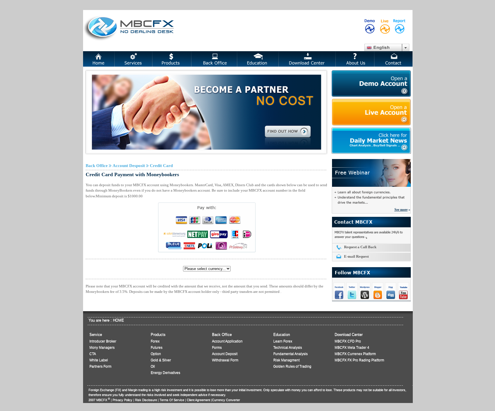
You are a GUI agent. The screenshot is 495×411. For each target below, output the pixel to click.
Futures (156, 348)
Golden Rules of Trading (292, 366)
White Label (98, 360)
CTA (92, 354)
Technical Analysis (287, 348)
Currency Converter (226, 400)
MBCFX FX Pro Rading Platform (359, 360)
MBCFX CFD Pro (348, 341)
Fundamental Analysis (290, 354)
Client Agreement (198, 400)
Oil (153, 366)
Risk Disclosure (146, 400)
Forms (217, 348)
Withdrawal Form (225, 360)
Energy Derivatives (165, 373)
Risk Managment (286, 360)
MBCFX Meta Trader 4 (352, 348)
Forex (155, 341)
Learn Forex (282, 341)
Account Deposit (224, 354)
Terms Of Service (172, 400)
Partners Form (100, 366)
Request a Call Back (360, 247)
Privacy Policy (122, 400)
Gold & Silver (161, 360)
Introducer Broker (102, 341)
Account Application (227, 341)
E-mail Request (356, 256)
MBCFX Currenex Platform (355, 354)
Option (156, 354)
